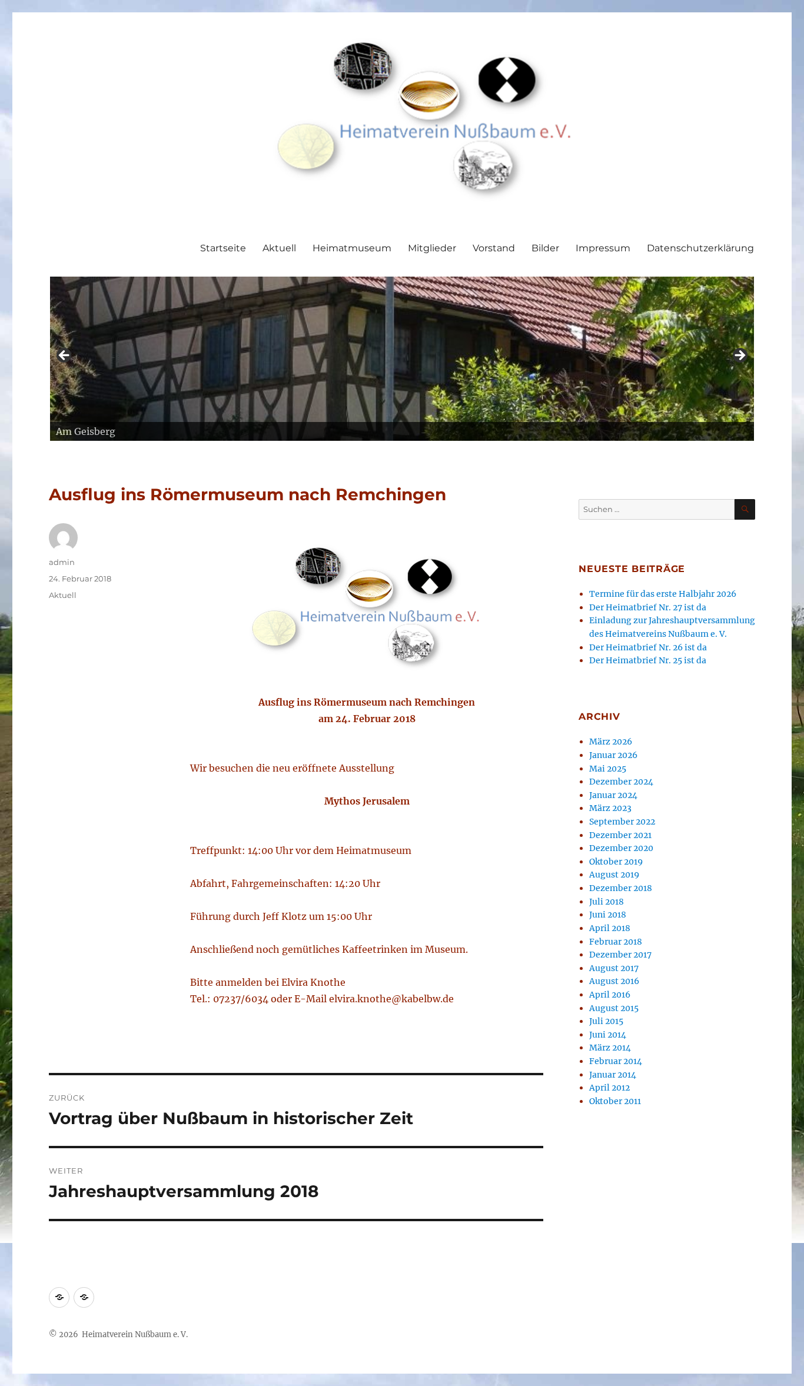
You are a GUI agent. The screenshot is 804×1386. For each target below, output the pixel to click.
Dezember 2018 (620, 888)
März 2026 (610, 741)
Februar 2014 (615, 1061)
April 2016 (609, 994)
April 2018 (609, 928)
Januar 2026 (613, 755)
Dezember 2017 (620, 954)
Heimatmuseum (352, 248)
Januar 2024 (613, 795)
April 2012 (609, 1087)
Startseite (223, 248)
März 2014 (610, 1047)
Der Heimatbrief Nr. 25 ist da (647, 660)
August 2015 (614, 1008)
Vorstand (494, 248)
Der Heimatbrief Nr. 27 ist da (647, 607)
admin (62, 562)
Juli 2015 (606, 1021)
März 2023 (610, 808)
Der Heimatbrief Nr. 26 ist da (648, 647)
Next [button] (739, 356)
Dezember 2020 (621, 848)
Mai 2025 (607, 768)
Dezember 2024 (621, 781)
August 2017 (614, 968)
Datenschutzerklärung (700, 248)
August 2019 (614, 874)
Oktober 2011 (615, 1101)
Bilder (545, 248)
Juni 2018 (607, 914)
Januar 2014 (612, 1074)
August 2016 (614, 981)
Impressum (603, 248)
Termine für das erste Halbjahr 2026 (662, 594)
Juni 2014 (607, 1034)
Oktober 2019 (616, 861)
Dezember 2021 (620, 835)
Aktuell (279, 248)
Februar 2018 (615, 941)
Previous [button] (65, 356)
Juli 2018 (606, 901)
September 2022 (622, 821)
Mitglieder (432, 248)
